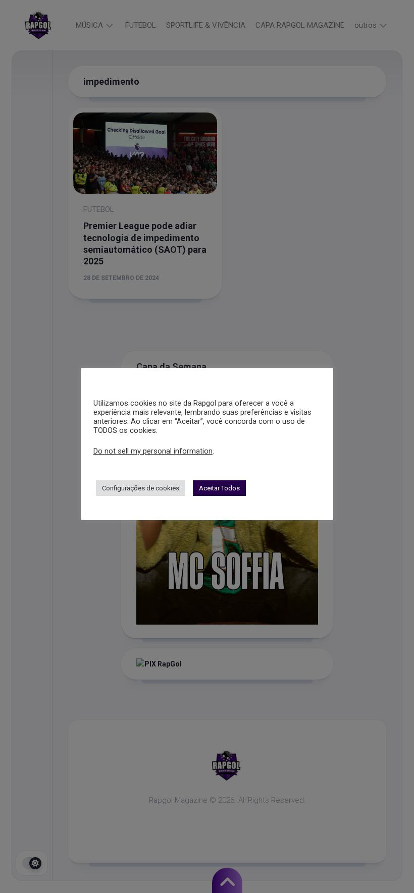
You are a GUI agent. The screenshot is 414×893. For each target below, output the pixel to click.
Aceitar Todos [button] (219, 488)
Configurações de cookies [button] (140, 488)
